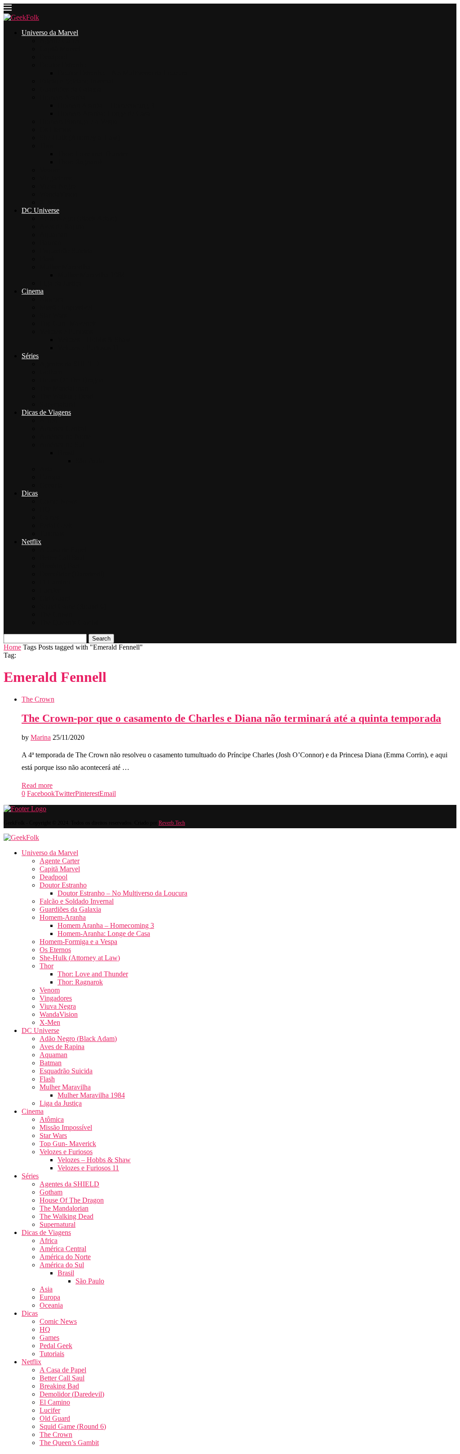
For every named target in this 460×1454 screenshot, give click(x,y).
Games (49, 517)
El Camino (55, 582)
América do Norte (65, 436)
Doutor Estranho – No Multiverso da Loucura (122, 73)
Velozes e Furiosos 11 (88, 347)
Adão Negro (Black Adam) (78, 218)
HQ (45, 509)
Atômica (52, 299)
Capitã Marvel (60, 49)
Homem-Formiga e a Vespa (78, 121)
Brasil (66, 453)
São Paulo (89, 461)
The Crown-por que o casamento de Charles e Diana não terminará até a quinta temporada (231, 718)
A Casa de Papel (63, 549)
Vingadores (56, 178)
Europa (50, 477)
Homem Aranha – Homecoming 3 (106, 105)
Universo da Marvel (50, 32)
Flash (47, 259)
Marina (41, 737)
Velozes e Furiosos (66, 331)
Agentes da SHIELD (69, 364)
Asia (46, 469)
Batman (51, 242)
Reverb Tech (172, 823)
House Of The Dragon (72, 380)
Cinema (33, 291)
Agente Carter (60, 40)
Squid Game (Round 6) (73, 606)
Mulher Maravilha (65, 267)
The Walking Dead (66, 396)
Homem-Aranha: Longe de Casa (104, 113)
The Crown (56, 614)
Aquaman (53, 234)
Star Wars (53, 315)
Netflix (31, 541)
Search (101, 638)
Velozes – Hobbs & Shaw (94, 339)
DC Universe (40, 210)
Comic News (58, 501)
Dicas (30, 493)
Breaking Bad (59, 566)
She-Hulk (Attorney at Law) (80, 137)
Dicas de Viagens (46, 412)
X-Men (50, 202)
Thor (46, 145)
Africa (49, 420)
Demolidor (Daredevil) (72, 574)
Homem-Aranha (63, 97)
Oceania (51, 485)
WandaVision (59, 194)
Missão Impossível (66, 307)
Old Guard (55, 598)
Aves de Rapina (62, 226)
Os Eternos (55, 129)
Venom (50, 170)
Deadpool (53, 57)
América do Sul (62, 444)
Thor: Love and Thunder (93, 154)
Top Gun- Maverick (68, 323)
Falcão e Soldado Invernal (77, 81)
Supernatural (57, 404)
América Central (63, 428)
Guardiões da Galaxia (70, 89)
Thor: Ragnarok (80, 162)
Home (12, 647)
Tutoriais (52, 533)
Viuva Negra (58, 186)
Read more (37, 785)
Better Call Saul (62, 558)
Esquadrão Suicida (66, 251)
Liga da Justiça (61, 283)
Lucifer (50, 590)
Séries (30, 356)
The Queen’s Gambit (69, 622)
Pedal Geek (56, 525)
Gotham (51, 372)
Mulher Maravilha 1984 (91, 275)
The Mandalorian (64, 388)
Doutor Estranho (63, 65)
